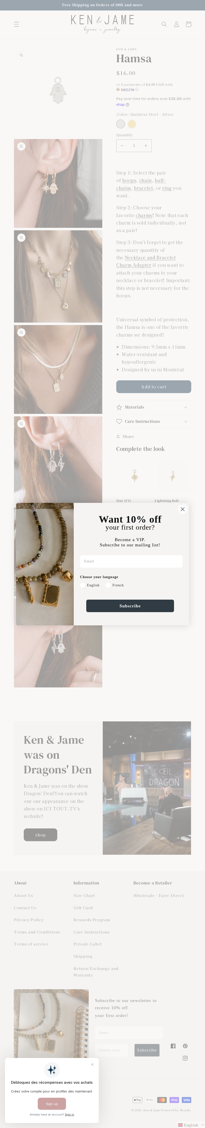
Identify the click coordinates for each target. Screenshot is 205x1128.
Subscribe (130, 605)
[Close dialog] (182, 509)
